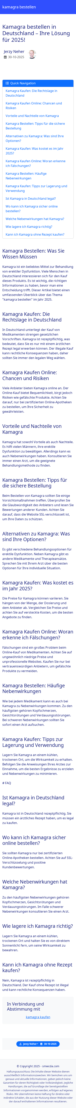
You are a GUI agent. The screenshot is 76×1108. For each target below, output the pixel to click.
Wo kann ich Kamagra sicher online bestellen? (32, 208)
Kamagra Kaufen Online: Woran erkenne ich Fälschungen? (35, 163)
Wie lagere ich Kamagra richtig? (29, 226)
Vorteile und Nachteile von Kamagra (32, 116)
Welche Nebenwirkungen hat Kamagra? (35, 219)
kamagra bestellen (19, 7)
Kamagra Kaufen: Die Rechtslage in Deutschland (31, 93)
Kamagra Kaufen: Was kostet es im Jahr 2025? (35, 150)
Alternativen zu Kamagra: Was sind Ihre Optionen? (35, 138)
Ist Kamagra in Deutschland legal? (31, 198)
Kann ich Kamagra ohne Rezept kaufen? (35, 234)
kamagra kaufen (38, 1017)
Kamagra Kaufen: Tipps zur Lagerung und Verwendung (36, 188)
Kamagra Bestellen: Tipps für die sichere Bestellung (35, 125)
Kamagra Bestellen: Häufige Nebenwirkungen (26, 175)
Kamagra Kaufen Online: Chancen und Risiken (34, 105)
